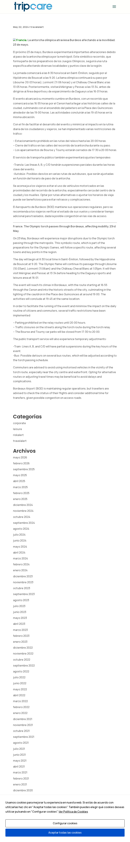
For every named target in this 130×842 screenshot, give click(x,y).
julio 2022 (19, 677)
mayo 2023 (20, 618)
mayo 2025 (20, 475)
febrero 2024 (21, 564)
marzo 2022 (20, 701)
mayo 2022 (20, 689)
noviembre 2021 (23, 725)
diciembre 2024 (23, 505)
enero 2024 (20, 570)
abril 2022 (19, 695)
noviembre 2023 (23, 582)
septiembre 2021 (23, 737)
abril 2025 (19, 481)
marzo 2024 (20, 558)
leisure (17, 429)
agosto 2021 (21, 743)
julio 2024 (19, 534)
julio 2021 (19, 749)
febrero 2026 (21, 463)
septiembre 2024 (24, 523)
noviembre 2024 (23, 511)
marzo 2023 (20, 630)
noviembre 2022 (23, 653)
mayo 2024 (20, 546)
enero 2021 (20, 784)
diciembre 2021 (22, 719)
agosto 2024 (21, 529)
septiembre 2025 (24, 469)
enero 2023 (20, 642)
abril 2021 (19, 766)
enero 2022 (20, 713)
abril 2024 (19, 552)
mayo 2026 (20, 457)
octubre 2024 (21, 517)
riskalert (18, 435)
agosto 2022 (21, 671)
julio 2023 (19, 606)
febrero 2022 (21, 707)
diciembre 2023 (23, 576)
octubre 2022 (21, 659)
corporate (19, 423)
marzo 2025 (20, 487)
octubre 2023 (21, 588)
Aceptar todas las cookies (65, 832)
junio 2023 (19, 612)
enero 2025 (20, 499)
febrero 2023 (21, 636)
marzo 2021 (20, 772)
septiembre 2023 (24, 594)
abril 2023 (19, 624)
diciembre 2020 (23, 790)
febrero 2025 (21, 493)
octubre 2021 (21, 731)
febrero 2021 (21, 778)
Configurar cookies (65, 823)
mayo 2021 (19, 760)
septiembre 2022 (24, 665)
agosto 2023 (21, 600)
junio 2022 (19, 683)
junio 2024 (19, 540)
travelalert (37, 27)
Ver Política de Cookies (73, 811)
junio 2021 (19, 755)
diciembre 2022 (23, 647)
